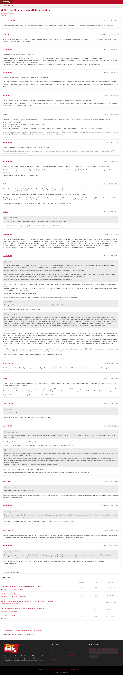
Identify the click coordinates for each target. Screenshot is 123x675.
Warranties (93, 649)
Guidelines (17, 630)
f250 (17, 589)
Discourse (11, 634)
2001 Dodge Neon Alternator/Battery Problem (25, 9)
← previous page (7, 572)
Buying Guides (19, 2)
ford (15, 589)
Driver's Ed (114, 649)
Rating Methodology (61, 669)
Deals (28, 2)
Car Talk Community (7, 5)
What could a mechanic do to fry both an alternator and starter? (21, 587)
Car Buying (93, 652)
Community (60, 2)
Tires (98, 649)
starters (21, 589)
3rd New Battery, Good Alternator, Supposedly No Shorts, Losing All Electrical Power (29, 601)
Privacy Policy (37, 630)
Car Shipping (105, 649)
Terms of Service (27, 630)
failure (24, 596)
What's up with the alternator (10, 594)
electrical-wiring (18, 596)
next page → (16, 572)
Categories (9, 630)
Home (3, 630)
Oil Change (106, 652)
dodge (2, 15)
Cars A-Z (70, 2)
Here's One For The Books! (10, 616)
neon (6, 15)
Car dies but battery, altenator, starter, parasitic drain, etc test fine (22, 608)
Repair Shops (49, 2)
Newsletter (54, 655)
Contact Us (41, 669)
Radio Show (70, 652)
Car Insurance (94, 656)
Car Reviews (37, 2)
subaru (15, 611)
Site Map (82, 669)
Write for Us (49, 669)
